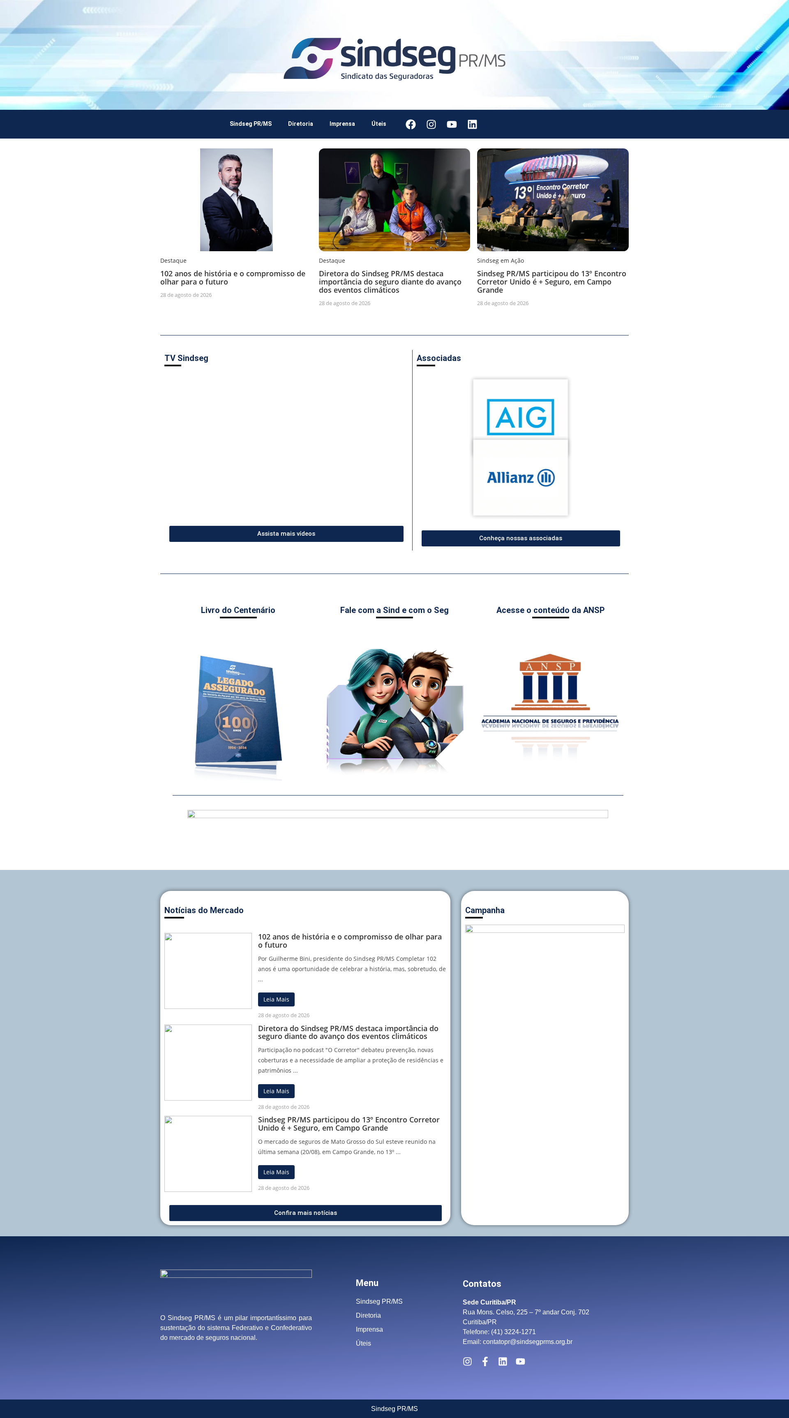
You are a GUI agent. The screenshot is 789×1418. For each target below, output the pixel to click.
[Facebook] (410, 124)
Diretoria (300, 123)
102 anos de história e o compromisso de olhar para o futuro (232, 277)
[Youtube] (451, 124)
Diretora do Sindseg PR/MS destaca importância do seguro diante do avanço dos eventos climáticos (390, 281)
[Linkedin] (472, 124)
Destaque (173, 260)
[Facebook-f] (485, 1361)
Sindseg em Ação (500, 260)
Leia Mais (276, 999)
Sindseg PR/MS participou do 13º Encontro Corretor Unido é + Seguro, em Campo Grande (551, 281)
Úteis (378, 123)
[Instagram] (431, 124)
